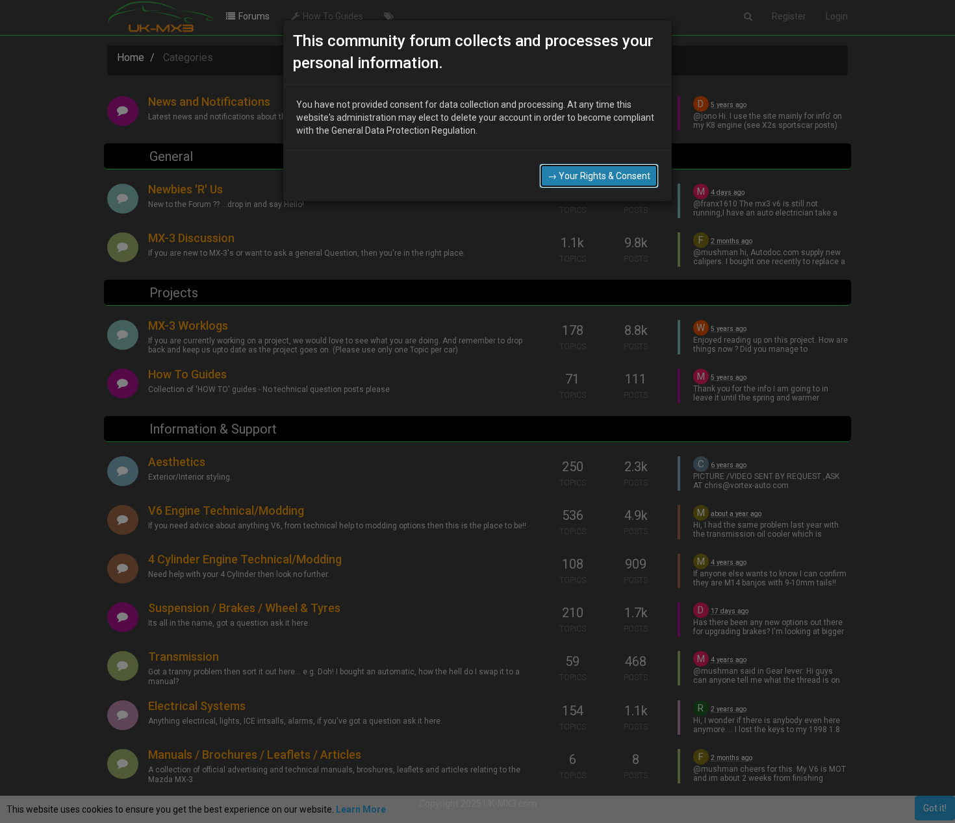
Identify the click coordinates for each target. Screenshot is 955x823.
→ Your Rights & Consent (599, 176)
